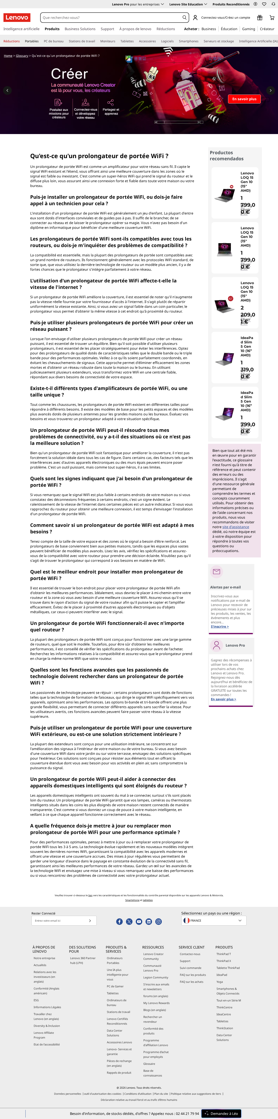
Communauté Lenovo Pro (152, 968)
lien (90, 895)
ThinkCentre (224, 1007)
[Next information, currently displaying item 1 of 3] (270, 90)
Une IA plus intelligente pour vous (117, 974)
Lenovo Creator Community (153, 956)
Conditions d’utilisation (137, 1094)
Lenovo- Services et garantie (119, 1051)
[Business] (217, 28)
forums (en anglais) (155, 996)
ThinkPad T (224, 954)
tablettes (148, 900)
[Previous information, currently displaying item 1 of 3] (7, 90)
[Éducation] (238, 28)
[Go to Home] (16, 17)
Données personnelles (67, 1094)
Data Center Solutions (114, 1033)
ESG (36, 1000)
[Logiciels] (175, 41)
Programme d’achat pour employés (156, 1054)
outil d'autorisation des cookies (102, 1094)
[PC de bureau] (65, 41)
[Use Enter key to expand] (253, 18)
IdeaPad (222, 975)
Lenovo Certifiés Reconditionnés (117, 1021)
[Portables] (40, 41)
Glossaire (149, 1064)
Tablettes (113, 993)
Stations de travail (118, 1012)
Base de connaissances (152, 1073)
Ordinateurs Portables (114, 960)
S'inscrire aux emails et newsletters (156, 986)
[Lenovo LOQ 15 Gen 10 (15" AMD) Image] (224, 194)
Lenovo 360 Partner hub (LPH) (83, 960)
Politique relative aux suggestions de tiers (196, 1094)
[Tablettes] (135, 41)
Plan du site (161, 1094)
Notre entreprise (44, 958)
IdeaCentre (224, 1014)
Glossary (22, 56)
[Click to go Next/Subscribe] (90, 920)
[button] (255, 4)
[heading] (248, 182)
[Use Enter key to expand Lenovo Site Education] (205, 4)
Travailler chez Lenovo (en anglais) (46, 1016)
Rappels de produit (119, 1073)
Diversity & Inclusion (47, 1026)
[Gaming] (256, 28)
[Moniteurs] (117, 41)
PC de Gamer (115, 986)
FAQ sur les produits (193, 975)
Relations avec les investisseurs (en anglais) (45, 976)
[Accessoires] (157, 41)
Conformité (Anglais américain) (46, 990)
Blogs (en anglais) (154, 1010)
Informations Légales (47, 1007)
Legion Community (155, 977)
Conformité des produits (153, 1031)
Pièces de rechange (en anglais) (119, 1063)
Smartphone (132, 900)
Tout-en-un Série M (229, 1000)
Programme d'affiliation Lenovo (155, 1042)
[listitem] (235, 193)
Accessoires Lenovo (119, 1042)
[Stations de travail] (97, 41)
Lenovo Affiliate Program (44, 1035)
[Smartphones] (200, 41)
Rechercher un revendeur (152, 1019)
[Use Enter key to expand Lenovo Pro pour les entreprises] (162, 4)
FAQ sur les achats (191, 982)
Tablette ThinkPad (228, 968)
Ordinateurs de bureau (116, 1002)
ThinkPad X (224, 961)
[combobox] (110, 17)
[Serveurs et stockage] (235, 41)
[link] (273, 5)
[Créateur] (276, 28)
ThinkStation (225, 1028)
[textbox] (214, 920)
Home (8, 56)
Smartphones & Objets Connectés (228, 991)
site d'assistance (235, 526)
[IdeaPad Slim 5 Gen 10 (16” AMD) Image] (224, 359)
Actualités (40, 965)
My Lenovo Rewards (156, 1003)
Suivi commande (190, 968)
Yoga (220, 982)
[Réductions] (21, 41)
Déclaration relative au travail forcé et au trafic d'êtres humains (139, 1100)
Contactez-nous (190, 954)
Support (185, 961)
